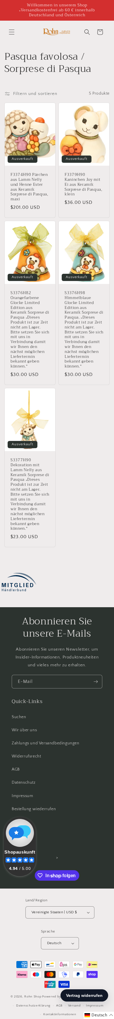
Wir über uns (24, 730)
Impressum (22, 796)
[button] (11, 32)
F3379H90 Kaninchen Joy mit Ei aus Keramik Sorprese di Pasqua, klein (83, 184)
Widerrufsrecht (26, 756)
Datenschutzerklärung (33, 1005)
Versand (74, 1005)
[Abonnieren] (95, 681)
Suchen (19, 717)
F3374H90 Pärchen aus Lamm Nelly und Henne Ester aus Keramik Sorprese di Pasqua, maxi (29, 187)
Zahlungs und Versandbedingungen (46, 743)
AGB (16, 769)
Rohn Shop (32, 996)
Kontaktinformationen (59, 1014)
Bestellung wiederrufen (34, 809)
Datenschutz (24, 782)
